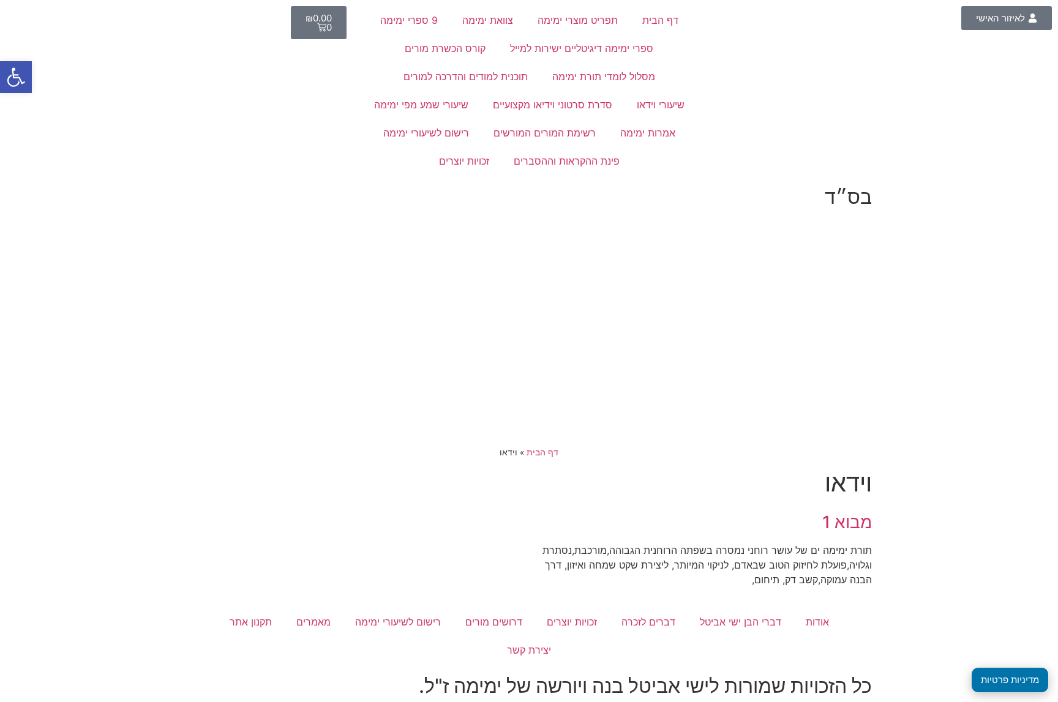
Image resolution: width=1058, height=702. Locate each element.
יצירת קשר (529, 650)
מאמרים (313, 622)
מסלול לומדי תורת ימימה (603, 76)
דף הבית (660, 20)
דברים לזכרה (648, 622)
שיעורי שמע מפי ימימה (421, 105)
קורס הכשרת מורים (445, 48)
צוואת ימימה (487, 20)
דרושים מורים (493, 622)
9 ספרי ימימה (409, 20)
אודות (817, 622)
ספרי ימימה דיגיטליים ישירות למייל (581, 48)
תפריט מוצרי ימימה (578, 20)
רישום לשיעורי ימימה (426, 133)
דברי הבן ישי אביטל (740, 622)
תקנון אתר (251, 622)
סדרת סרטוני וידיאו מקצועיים (552, 105)
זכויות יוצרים (464, 161)
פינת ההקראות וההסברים (567, 161)
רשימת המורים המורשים (544, 133)
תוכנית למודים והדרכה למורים (465, 76)
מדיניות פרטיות (1010, 679)
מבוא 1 (847, 522)
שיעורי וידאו (661, 105)
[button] (16, 77)
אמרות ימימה (647, 133)
